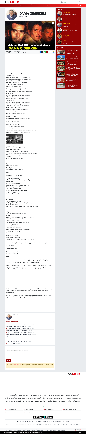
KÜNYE (7, 429)
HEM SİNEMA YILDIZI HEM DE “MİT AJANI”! (17, 339)
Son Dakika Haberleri (49, 412)
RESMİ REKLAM (57, 5)
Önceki (8, 311)
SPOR (25, 5)
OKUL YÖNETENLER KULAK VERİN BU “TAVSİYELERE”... (19, 334)
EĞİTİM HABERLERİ (40, 430)
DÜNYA (39, 5)
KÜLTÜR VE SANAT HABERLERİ (51, 430)
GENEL (43, 5)
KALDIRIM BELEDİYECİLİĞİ (69, 20)
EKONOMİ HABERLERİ (47, 429)
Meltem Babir (66, 35)
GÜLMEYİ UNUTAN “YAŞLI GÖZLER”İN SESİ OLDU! (18, 324)
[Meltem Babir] (59, 36)
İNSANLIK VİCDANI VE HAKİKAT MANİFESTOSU (70, 31)
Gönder (8, 360)
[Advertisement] (30, 63)
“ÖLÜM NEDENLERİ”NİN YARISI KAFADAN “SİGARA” (18, 332)
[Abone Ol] (54, 52)
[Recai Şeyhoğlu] (59, 13)
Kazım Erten (66, 29)
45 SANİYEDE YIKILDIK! (68, 37)
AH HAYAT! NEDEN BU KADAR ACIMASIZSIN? (17, 330)
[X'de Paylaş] (42, 52)
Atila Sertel (66, 18)
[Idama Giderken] (14, 139)
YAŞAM (35, 5)
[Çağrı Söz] (59, 41)
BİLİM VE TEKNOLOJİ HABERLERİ (29, 430)
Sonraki (52, 311)
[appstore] (38, 417)
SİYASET (16, 5)
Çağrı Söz (65, 40)
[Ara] (78, 5)
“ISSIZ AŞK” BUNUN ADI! (12, 336)
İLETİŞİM (11, 429)
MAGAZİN (30, 5)
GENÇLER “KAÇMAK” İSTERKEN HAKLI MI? (17, 326)
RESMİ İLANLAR (49, 5)
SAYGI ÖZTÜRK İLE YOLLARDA (69, 14)
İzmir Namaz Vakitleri (49, 409)
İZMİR (6, 5)
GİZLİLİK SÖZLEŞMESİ (19, 429)
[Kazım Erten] (59, 30)
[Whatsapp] (43, 406)
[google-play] (48, 417)
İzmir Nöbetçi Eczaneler (11, 409)
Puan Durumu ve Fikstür (11, 412)
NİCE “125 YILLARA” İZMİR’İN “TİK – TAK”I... (17, 341)
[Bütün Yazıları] (53, 321)
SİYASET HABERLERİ (38, 429)
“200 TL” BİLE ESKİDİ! (12, 343)
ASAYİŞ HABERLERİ (17, 430)
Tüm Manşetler (29, 412)
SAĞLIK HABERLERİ (61, 430)
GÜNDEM (11, 5)
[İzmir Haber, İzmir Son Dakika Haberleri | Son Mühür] (12, 1)
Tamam (80, 432)
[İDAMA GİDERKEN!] (30, 35)
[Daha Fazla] (47, 52)
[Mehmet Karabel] (11, 14)
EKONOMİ (21, 5)
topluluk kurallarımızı (17, 364)
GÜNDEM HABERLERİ (28, 429)
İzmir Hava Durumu (29, 409)
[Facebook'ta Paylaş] (40, 52)
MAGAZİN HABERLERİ (65, 429)
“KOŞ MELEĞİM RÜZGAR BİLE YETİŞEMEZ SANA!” (18, 328)
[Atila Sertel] (59, 19)
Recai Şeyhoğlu (66, 12)
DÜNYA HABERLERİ (9, 430)
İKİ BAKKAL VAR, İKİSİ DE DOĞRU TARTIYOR (70, 42)
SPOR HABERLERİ (56, 429)
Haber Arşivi (66, 412)
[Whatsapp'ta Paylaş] (45, 52)
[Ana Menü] (80, 5)
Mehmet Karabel (24, 16)
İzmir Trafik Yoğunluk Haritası (70, 409)
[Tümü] (79, 9)
